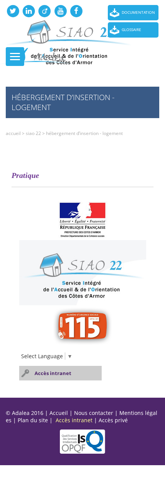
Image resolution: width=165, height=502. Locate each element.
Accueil (13, 133)
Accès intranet (53, 373)
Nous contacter (93, 412)
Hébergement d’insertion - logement (84, 133)
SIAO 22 (33, 133)
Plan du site (33, 420)
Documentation (138, 12)
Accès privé (113, 420)
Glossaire (131, 29)
